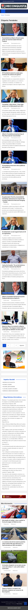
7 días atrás (6, 524)
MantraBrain (19, 603)
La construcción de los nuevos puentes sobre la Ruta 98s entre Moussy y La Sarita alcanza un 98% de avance (13, 543)
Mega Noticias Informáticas (13, 397)
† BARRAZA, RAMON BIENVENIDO (10, 391)
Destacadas (5, 538)
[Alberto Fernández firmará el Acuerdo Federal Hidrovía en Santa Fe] (14, 288)
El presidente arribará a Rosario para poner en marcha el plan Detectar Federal (13, 39)
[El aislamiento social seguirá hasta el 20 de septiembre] (14, 223)
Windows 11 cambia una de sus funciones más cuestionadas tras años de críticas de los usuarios (13, 470)
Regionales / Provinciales (8, 34)
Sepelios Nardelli (9, 379)
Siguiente (22, 345)
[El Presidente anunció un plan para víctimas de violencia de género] (14, 64)
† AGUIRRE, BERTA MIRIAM (8, 386)
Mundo (4, 516)
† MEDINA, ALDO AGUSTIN (8, 382)
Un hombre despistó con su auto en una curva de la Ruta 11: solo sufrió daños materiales (13, 566)
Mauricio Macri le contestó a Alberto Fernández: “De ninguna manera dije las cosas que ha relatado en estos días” (13, 328)
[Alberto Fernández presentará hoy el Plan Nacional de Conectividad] (14, 125)
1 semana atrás (7, 547)
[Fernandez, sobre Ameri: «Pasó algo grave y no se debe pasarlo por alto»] (14, 96)
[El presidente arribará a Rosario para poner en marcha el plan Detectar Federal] (14, 29)
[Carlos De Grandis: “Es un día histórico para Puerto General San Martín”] (14, 256)
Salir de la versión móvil (14, 608)
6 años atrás (6, 43)
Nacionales (5, 69)
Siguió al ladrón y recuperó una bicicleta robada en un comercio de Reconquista (12, 590)
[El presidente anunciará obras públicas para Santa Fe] (14, 157)
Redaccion (13, 524)
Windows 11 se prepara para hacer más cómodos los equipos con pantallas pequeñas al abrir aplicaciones (14, 401)
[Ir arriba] (25, 603)
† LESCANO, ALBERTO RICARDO (9, 388)
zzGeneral (5, 261)
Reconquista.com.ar (15, 43)
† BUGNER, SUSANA (7, 384)
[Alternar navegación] (7, 11)
